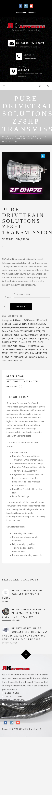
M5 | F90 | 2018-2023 (37, 349)
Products (37, 136)
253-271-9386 (30, 58)
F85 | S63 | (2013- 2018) (30, 331)
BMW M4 (15, 327)
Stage (8, 297)
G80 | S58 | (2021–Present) (14, 342)
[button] (43, 156)
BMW (43, 324)
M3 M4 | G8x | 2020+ (18, 349)
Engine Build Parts (10, 331)
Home (22, 136)
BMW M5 (24, 327)
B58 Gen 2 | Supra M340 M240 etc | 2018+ (21, 324)
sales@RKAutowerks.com (24, 704)
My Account (21, 12)
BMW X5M (33, 327)
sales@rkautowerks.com (30, 43)
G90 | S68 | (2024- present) (23, 346)
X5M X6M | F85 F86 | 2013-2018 (28, 357)
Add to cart (21, 306)
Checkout (32, 12)
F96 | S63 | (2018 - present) (36, 338)
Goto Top (26, 654)
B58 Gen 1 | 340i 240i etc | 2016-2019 (30, 320)
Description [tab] (15, 376)
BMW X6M (44, 327)
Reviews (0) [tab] (14, 386)
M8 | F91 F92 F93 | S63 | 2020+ (15, 353)
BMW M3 (6, 327)
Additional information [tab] (23, 381)
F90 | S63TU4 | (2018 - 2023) (32, 335)
